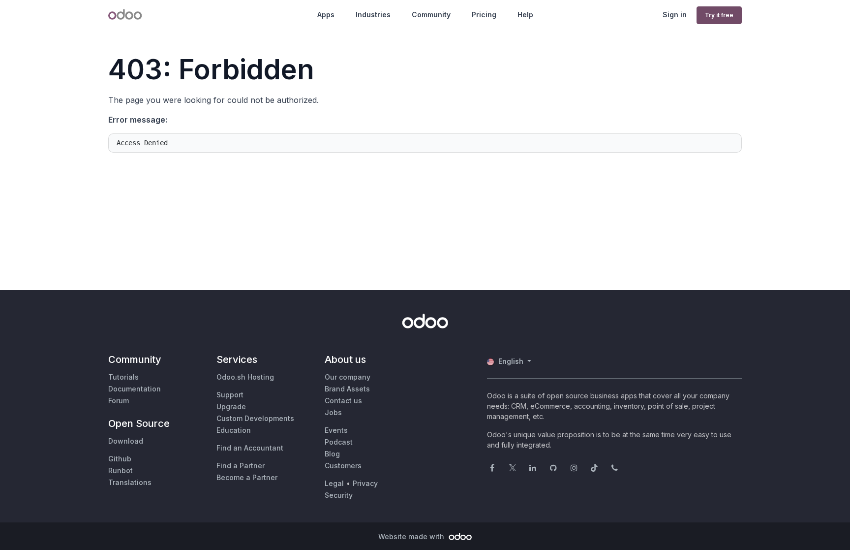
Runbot (120, 470)
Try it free (719, 15)
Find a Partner (240, 465)
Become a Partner (246, 477)
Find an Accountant (249, 448)
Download (125, 441)
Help (525, 14)
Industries (373, 14)
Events (336, 430)
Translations (130, 482)
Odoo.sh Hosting (245, 377)
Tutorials (123, 377)
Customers (343, 465)
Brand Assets (347, 389)
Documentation (134, 389)
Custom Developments (255, 418)
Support (229, 394)
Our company (347, 377)
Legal (334, 483)
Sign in (675, 14)
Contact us (343, 400)
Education (233, 430)
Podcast (339, 442)
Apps (325, 14)
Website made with (412, 536)
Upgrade (231, 406)
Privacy (365, 483)
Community (431, 14)
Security (339, 495)
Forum (118, 400)
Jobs (333, 412)
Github (119, 458)
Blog (332, 454)
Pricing (484, 14)
